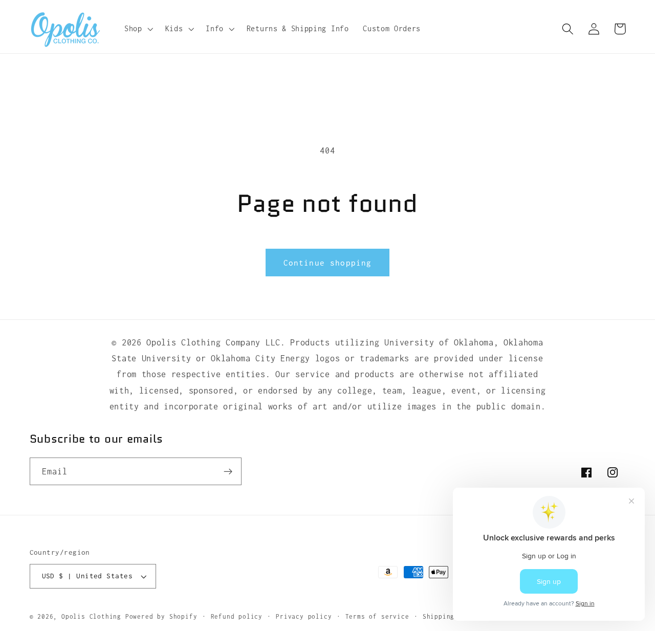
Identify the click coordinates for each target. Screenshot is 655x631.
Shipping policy (453, 617)
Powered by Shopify (161, 617)
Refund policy (237, 617)
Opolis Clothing (93, 617)
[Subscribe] (228, 472)
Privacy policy (304, 617)
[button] (137, 28)
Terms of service (377, 617)
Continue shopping (327, 262)
